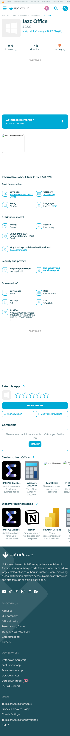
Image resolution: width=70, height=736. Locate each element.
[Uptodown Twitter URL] (17, 592)
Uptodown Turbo (15, 680)
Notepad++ (46, 2)
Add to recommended (51, 414)
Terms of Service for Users (17, 703)
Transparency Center (14, 626)
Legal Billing (52, 483)
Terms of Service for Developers (20, 719)
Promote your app (12, 670)
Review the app (35, 405)
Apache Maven (57, 2)
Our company (10, 616)
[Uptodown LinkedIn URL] (29, 592)
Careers (6, 642)
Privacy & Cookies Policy (15, 709)
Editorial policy (10, 621)
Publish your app (11, 665)
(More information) (19, 250)
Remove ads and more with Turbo (33, 109)
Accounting (49, 194)
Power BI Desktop (52, 529)
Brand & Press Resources (16, 631)
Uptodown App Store (14, 660)
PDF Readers (35, 2)
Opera (9, 2)
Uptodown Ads (10, 675)
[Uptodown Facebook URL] (36, 592)
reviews (10, 49)
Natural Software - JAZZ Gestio (42, 31)
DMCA (5, 725)
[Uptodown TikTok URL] (10, 592)
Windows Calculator (32, 484)
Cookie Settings (11, 714)
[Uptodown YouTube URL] (4, 592)
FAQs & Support (11, 686)
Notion (31, 529)
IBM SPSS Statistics (11, 483)
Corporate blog (11, 636)
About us (7, 610)
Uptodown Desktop (21, 2)
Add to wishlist (14, 414)
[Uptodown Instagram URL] (23, 592)
